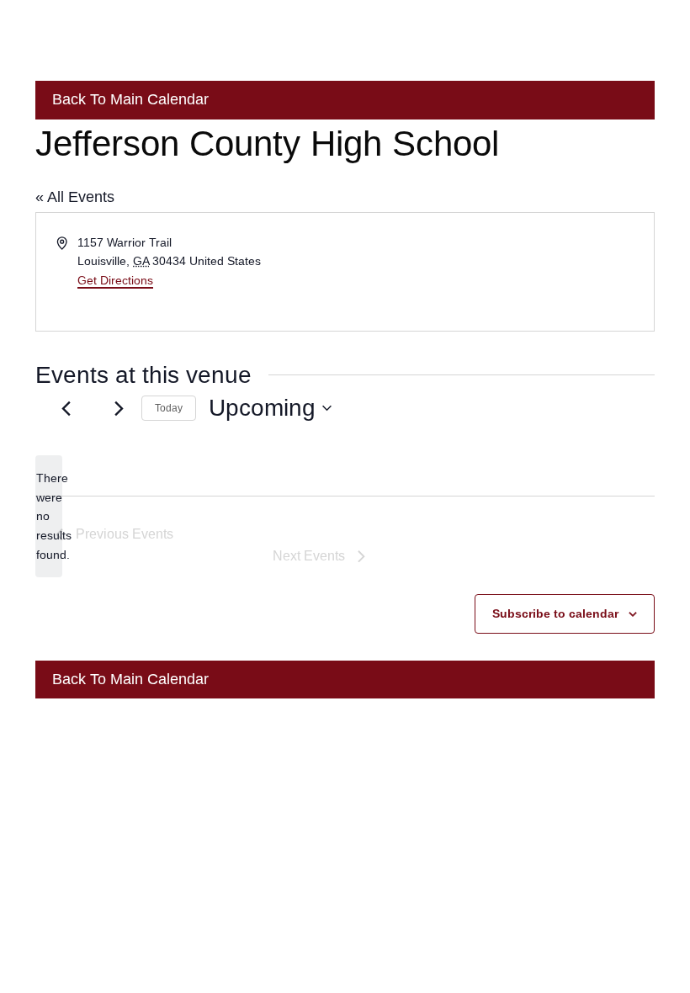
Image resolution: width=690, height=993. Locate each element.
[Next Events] (119, 408)
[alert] (48, 516)
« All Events (74, 197)
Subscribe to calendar (555, 613)
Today (169, 408)
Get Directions (115, 280)
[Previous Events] (66, 408)
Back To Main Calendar (128, 99)
